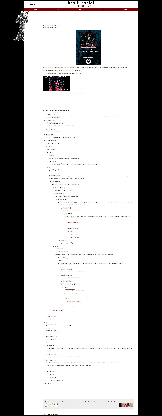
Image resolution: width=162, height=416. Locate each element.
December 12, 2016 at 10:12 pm (66, 242)
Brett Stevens (57, 246)
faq (58, 9)
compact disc (52, 93)
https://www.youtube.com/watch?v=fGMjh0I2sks (73, 301)
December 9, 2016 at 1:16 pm (51, 316)
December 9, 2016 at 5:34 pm (51, 330)
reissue (72, 93)
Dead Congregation (54, 70)
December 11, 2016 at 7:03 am (63, 201)
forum (79, 70)
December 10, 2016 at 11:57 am (51, 360)
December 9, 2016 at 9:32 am (51, 135)
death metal (57, 93)
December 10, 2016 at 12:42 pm (57, 310)
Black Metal (47, 93)
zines (104, 9)
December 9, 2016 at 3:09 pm (57, 163)
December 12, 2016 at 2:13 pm (69, 289)
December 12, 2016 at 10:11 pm (73, 228)
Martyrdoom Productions (74, 67)
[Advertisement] (88, 18)
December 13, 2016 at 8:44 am (76, 236)
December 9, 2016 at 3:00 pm (54, 169)
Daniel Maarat (46, 27)
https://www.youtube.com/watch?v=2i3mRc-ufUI (73, 293)
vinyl (85, 93)
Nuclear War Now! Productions (72, 70)
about (35, 9)
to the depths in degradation (79, 93)
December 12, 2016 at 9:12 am (66, 275)
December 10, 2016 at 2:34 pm (60, 248)
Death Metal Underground (54, 414)
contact (126, 9)
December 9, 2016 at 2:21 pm (51, 324)
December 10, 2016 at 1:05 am (54, 175)
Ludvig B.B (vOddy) (58, 193)
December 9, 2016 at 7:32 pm (51, 354)
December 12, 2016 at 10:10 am (66, 281)
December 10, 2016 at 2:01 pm (60, 195)
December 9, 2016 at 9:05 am (51, 129)
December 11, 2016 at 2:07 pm (73, 222)
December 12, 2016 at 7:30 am (66, 269)
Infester (44, 67)
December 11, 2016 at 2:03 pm (69, 214)
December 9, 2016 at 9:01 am (51, 122)
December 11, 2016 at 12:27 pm (66, 208)
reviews (81, 9)
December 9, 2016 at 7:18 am (51, 114)
